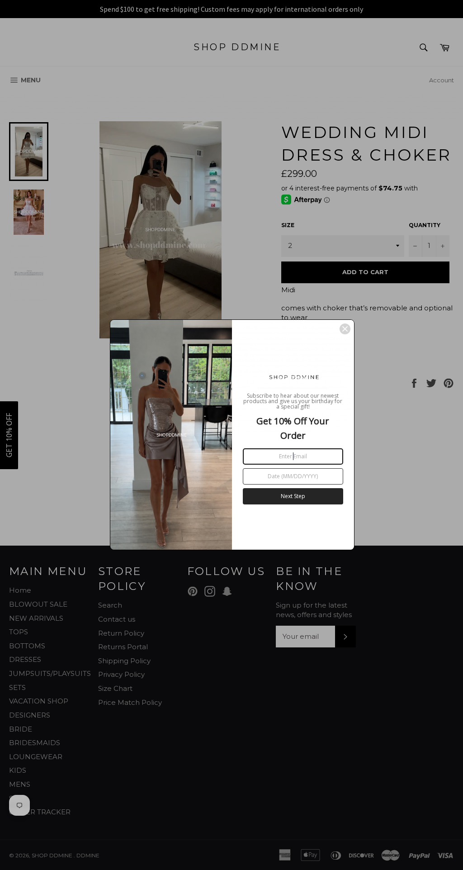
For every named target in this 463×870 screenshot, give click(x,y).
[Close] (345, 328)
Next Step (293, 496)
